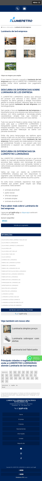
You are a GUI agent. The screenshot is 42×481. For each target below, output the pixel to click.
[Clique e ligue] (17, 8)
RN (28, 378)
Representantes (21, 429)
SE (2, 381)
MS (16, 378)
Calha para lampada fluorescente (13, 245)
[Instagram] (21, 453)
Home (21, 414)
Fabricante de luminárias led (11, 279)
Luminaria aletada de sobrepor (11, 305)
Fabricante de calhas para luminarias (14, 271)
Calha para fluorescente (10, 242)
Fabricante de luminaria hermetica (13, 274)
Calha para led (6, 248)
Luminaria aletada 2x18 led (10, 296)
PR (27, 372)
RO (32, 378)
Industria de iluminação (9, 288)
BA (7, 375)
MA (7, 378)
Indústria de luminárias (9, 291)
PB (20, 378)
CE (11, 375)
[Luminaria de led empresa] (10, 41)
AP (2, 378)
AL (35, 375)
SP (23, 372)
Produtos (21, 424)
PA (27, 375)
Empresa (21, 419)
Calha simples (6, 257)
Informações (6, 235)
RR (37, 378)
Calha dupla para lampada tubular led (14, 240)
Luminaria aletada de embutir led (12, 302)
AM (23, 375)
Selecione (4, 372)
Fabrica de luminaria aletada (11, 262)
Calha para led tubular (9, 251)
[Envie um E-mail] (24, 8)
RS (36, 372)
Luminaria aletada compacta (11, 299)
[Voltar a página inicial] (21, 18)
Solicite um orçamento (21, 225)
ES (19, 372)
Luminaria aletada (7, 294)
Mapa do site (21, 443)
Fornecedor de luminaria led (11, 282)
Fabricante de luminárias (10, 277)
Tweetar (4, 221)
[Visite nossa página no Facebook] (21, 458)
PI (23, 378)
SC (31, 372)
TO (7, 381)
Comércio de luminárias (9, 259)
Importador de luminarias (10, 285)
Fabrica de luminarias (9, 265)
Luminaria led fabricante (25, 349)
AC (31, 375)
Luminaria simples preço (25, 328)
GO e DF (16, 375)
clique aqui (25, 212)
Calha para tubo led (8, 254)
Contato (21, 438)
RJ (10, 372)
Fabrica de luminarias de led (11, 268)
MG (15, 372)
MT (11, 378)
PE (2, 375)
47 (22, 314)
